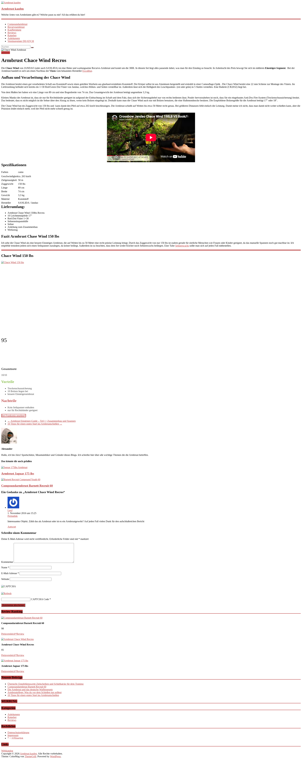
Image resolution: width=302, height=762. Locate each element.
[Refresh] (6, 593)
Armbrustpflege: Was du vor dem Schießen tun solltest (35, 692)
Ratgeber (12, 35)
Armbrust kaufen (12, 8)
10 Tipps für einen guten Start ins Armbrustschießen (35, 423)
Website (5, 579)
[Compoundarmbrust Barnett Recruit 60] (20, 479)
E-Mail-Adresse (10, 573)
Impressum (13, 735)
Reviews (12, 32)
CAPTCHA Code (40, 599)
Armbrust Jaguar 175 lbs (17, 473)
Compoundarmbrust (17, 24)
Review (20, 634)
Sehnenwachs (182, 245)
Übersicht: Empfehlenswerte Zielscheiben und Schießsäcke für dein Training (46, 684)
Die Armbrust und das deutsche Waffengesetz (30, 689)
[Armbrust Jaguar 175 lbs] (14, 467)
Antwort (12, 526)
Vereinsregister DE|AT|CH (21, 41)
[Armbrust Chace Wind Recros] (17, 639)
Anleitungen (14, 38)
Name (5, 567)
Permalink (13, 516)
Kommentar (7, 562)
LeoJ (10, 510)
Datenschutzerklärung (18, 732)
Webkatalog (7, 750)
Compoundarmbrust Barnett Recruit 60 (27, 485)
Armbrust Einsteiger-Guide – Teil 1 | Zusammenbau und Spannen (42, 421)
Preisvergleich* (9, 634)
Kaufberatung (14, 29)
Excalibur (87, 71)
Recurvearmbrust (16, 27)
